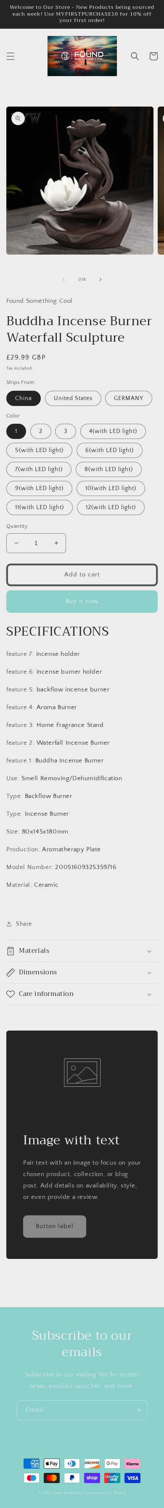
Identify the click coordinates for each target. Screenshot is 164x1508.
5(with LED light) (39, 450)
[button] (10, 56)
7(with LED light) (39, 469)
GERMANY (128, 398)
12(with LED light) (111, 507)
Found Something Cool (71, 1493)
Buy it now (82, 601)
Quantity (17, 526)
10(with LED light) (110, 488)
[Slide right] (100, 279)
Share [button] (24, 924)
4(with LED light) (113, 431)
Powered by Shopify (109, 1493)
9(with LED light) (39, 488)
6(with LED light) (109, 450)
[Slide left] (63, 279)
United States (73, 398)
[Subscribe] (137, 1410)
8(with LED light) (109, 469)
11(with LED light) (39, 507)
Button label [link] (55, 1226)
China (23, 398)
